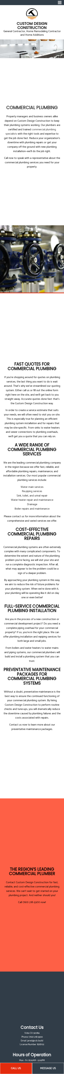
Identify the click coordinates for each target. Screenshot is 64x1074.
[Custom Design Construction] (32, 13)
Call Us (16, 1068)
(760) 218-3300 (36, 1037)
